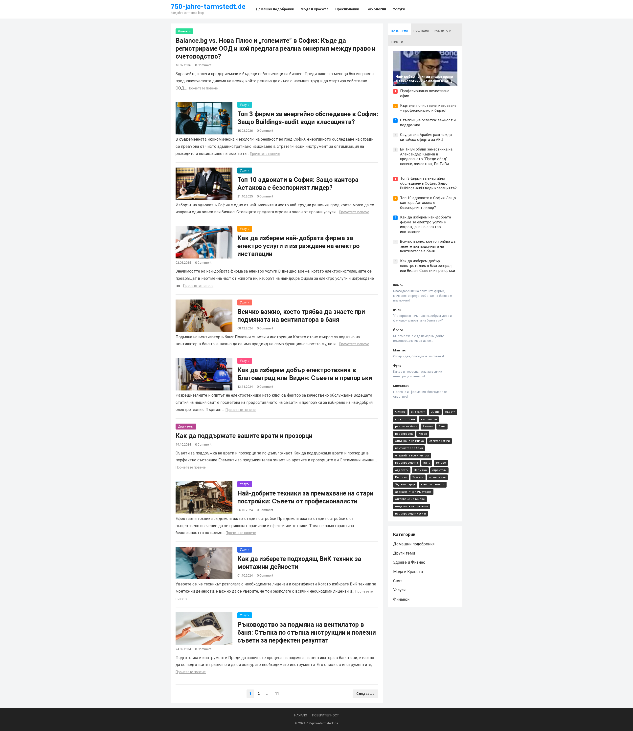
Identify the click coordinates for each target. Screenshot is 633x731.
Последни (421, 30)
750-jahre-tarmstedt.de (208, 6)
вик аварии (429, 419)
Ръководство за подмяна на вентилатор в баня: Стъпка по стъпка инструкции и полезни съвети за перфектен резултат (306, 632)
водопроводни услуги (410, 513)
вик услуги (418, 411)
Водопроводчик (406, 462)
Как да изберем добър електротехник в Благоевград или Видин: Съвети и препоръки (427, 266)
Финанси (184, 31)
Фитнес (400, 411)
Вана (426, 462)
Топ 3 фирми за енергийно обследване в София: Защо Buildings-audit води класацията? (428, 183)
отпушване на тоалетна (411, 506)
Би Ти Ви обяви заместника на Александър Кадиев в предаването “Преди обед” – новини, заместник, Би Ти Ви (426, 156)
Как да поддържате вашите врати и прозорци (244, 435)
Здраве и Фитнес (409, 562)
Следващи (365, 694)
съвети (450, 411)
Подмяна (420, 470)
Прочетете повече (203, 88)
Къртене (401, 477)
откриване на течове (410, 499)
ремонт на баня (406, 426)
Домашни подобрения (413, 544)
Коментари (442, 30)
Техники (418, 477)
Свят (397, 581)
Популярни (399, 30)
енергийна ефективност (412, 455)
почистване (437, 477)
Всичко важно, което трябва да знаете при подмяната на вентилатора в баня (427, 246)
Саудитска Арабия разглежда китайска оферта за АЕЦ (426, 137)
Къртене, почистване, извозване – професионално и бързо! (428, 108)
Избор (422, 433)
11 (277, 694)
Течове (441, 462)
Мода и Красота (408, 571)
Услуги (244, 105)
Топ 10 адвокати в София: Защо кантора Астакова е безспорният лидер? (428, 203)
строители (439, 470)
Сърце (435, 411)
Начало (300, 715)
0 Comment (203, 65)
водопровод (404, 433)
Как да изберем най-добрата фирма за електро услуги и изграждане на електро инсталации (298, 246)
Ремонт (428, 426)
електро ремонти (433, 484)
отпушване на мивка (409, 441)
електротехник (405, 419)
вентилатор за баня (409, 448)
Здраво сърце (405, 484)
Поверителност (325, 715)
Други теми (186, 426)
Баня (442, 426)
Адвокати (401, 470)
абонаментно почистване (413, 492)
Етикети (397, 42)
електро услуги (439, 441)
